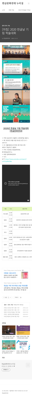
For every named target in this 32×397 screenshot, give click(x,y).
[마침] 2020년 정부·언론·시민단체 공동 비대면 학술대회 (12, 308)
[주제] (28, 3)
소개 (3, 10)
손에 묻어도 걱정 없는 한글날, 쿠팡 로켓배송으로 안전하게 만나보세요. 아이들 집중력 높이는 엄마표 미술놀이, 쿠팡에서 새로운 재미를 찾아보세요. (16, 289)
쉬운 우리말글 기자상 (24, 10)
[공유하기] (8, 297)
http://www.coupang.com (11, 283)
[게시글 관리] (11, 297)
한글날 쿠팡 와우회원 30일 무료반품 (16, 285)
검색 (25, 3)
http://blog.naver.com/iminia (12, 270)
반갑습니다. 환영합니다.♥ (8, 366)
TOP (28, 391)
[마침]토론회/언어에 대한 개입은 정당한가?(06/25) (12, 317)
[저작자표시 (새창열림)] (20, 297)
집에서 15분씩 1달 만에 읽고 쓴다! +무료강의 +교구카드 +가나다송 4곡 (10, 276)
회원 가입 (11, 10)
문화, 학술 (10, 305)
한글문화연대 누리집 (12, 3)
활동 (5, 305)
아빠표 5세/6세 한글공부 (10, 273)
